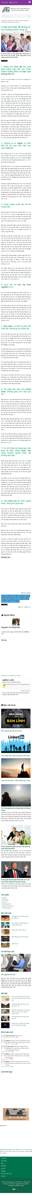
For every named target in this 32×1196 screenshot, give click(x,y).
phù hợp (6, 541)
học (6, 94)
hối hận (7, 320)
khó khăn (19, 79)
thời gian (8, 177)
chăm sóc (19, 157)
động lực (23, 401)
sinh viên (3, 214)
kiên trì (29, 292)
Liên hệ (3, 1176)
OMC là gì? (15, 943)
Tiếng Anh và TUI (20, 1149)
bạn (24, 71)
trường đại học (22, 461)
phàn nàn (26, 450)
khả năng (3, 137)
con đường (9, 227)
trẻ (21, 216)
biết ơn (9, 190)
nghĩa (19, 143)
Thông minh (16, 601)
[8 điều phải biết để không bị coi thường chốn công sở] (16, 42)
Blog (2, 1163)
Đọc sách (8, 326)
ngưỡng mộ (10, 244)
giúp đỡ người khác (11, 530)
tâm (2, 412)
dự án (11, 90)
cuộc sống (12, 166)
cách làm (19, 107)
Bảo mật (11, 1183)
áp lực (3, 175)
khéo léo (12, 501)
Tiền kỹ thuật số (6, 908)
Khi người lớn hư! (8, 974)
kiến (5, 88)
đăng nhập (10, 682)
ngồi (10, 160)
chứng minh (22, 183)
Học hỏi (16, 596)
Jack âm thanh (8, 1151)
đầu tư (3, 491)
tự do (16, 340)
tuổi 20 (26, 309)
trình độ (18, 66)
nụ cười (19, 541)
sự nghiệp (21, 227)
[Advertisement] (16, 576)
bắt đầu (14, 301)
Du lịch (3, 1168)
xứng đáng (25, 549)
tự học (9, 450)
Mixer (1, 1151)
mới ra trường (11, 214)
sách (2, 357)
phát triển (26, 101)
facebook (23, 375)
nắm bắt (7, 309)
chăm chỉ (28, 425)
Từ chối (10, 601)
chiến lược (20, 101)
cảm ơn (9, 148)
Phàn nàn (4, 601)
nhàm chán (23, 236)
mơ (30, 486)
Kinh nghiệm (5, 598)
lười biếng (17, 408)
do (9, 86)
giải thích (28, 541)
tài (30, 272)
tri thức (29, 160)
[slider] (28, 31)
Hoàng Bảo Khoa (10, 1149)
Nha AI (19, 675)
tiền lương (14, 484)
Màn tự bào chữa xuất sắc (19, 930)
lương (12, 279)
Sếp (17, 598)
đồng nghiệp (24, 111)
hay (25, 340)
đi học (14, 153)
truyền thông (14, 99)
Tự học (27, 598)
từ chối (7, 79)
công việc (12, 96)
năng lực (13, 513)
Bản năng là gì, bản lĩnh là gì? (11, 731)
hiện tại (3, 423)
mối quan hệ (8, 251)
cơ (24, 351)
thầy (2, 155)
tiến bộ (10, 124)
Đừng (2, 79)
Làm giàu (5, 895)
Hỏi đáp (3, 1166)
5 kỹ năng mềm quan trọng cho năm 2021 (15, 755)
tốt (30, 79)
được (19, 96)
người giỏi (16, 362)
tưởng (29, 114)
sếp (5, 120)
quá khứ (16, 305)
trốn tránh (28, 257)
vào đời (9, 218)
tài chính (21, 340)
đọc (9, 342)
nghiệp (3, 157)
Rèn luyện (4, 292)
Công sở (22, 596)
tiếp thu (24, 160)
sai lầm (29, 305)
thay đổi (7, 264)
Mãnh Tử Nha (20, 1185)
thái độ (3, 238)
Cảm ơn (27, 596)
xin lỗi (8, 545)
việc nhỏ (20, 221)
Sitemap (3, 1171)
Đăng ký (5, 2)
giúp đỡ (17, 196)
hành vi (3, 421)
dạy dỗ (16, 155)
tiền (9, 279)
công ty (8, 186)
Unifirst (4, 1153)
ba (30, 484)
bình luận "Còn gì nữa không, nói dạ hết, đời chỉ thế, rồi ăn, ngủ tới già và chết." (18, 1042)
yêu (9, 377)
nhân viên (9, 399)
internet (3, 351)
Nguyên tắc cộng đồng (21, 1183)
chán (14, 242)
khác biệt (12, 478)
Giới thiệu (4, 1161)
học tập (8, 482)
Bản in (21, 607)
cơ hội (8, 270)
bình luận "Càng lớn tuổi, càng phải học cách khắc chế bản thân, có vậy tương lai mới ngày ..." (16, 1049)
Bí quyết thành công (7, 906)
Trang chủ (4, 1158)
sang (19, 277)
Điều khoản (19, 1182)
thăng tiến (21, 274)
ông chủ (8, 442)
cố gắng (3, 272)
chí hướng (24, 379)
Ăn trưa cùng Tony (6, 1173)
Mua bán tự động (24, 1151)
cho (5, 81)
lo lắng (6, 314)
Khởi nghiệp (10, 596)
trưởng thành (13, 467)
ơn (4, 198)
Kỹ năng (4, 596)
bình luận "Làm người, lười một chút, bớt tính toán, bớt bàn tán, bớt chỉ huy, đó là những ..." (17, 1064)
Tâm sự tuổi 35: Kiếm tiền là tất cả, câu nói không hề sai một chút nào (21, 998)
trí (21, 261)
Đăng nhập (14, 2)
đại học (20, 86)
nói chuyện (18, 368)
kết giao (28, 547)
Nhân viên (21, 598)
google (5, 109)
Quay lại (28, 607)
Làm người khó (12, 675)
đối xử (27, 212)
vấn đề (20, 471)
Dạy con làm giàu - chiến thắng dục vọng (15, 780)
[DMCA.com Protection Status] (16, 1189)
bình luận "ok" (14, 1036)
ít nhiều (20, 153)
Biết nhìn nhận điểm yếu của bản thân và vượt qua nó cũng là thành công (21, 1011)
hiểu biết (24, 364)
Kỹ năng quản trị (6, 904)
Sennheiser (4, 675)
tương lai (13, 309)
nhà (6, 170)
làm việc (9, 131)
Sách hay (4, 902)
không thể (6, 74)
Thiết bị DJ (16, 1151)
